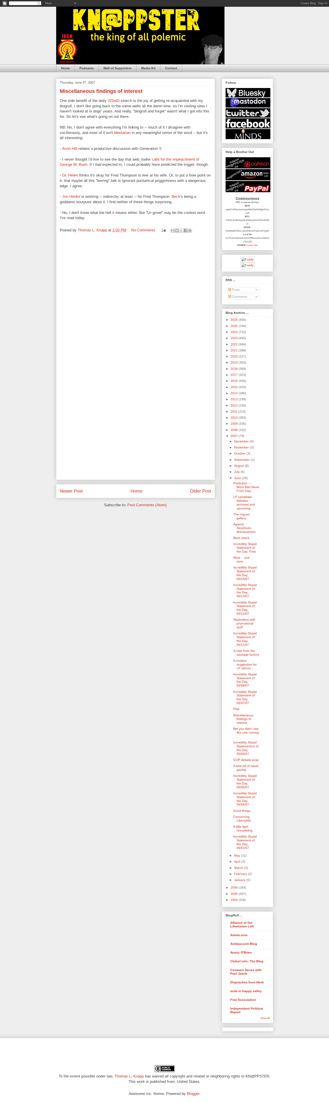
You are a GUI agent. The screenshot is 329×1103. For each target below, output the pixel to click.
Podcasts (86, 68)
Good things (241, 810)
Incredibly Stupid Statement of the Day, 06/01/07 (245, 842)
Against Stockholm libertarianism (244, 528)
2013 (235, 399)
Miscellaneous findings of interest (243, 719)
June (238, 478)
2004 (235, 900)
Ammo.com (238, 935)
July (237, 472)
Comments (239, 296)
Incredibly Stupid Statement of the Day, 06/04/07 (245, 798)
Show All (265, 1018)
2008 (235, 430)
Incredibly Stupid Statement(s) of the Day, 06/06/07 (245, 748)
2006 (235, 887)
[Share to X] (181, 230)
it (113, 213)
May (237, 855)
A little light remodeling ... (244, 828)
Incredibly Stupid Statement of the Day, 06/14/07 (245, 573)
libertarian (122, 133)
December (242, 441)
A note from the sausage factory (246, 652)
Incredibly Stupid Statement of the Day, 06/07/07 (245, 697)
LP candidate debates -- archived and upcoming (244, 502)
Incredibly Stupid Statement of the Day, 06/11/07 (245, 638)
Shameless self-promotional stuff (244, 623)
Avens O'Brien (241, 952)
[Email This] (173, 230)
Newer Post (71, 491)
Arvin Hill (69, 148)
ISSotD (114, 101)
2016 (235, 381)
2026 (235, 319)
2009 (235, 423)
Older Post (200, 491)
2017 (235, 375)
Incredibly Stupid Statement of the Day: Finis (245, 547)
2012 (235, 405)
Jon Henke (71, 196)
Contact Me (252, 245)
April (237, 861)
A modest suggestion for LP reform (245, 664)
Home (65, 68)
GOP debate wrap (246, 760)
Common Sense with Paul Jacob (246, 971)
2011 (234, 411)
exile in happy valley (246, 991)
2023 (235, 338)
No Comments (143, 230)
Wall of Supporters (117, 68)
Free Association (243, 1000)
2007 (235, 436)
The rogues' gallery (241, 516)
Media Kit (148, 68)
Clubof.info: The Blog (246, 961)
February (241, 874)
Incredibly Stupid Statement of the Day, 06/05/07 (245, 781)
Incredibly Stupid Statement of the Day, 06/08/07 (245, 679)
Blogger (193, 1094)
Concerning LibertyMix (242, 818)
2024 (235, 332)
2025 (235, 326)
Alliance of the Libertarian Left (242, 924)
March (239, 868)
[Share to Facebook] (185, 230)
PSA (236, 709)
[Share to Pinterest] (190, 230)
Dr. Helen (70, 175)
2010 (235, 417)
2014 (235, 393)
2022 (235, 344)
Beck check (241, 538)
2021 (235, 350)
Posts (235, 289)
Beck (176, 196)
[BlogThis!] (177, 230)
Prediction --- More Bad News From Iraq (246, 487)
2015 (235, 387)
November (242, 447)
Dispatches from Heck (247, 982)
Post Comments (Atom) (147, 505)
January (240, 880)
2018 (235, 369)
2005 (235, 894)
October (240, 453)
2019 (235, 362)
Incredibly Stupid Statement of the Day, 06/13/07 (245, 590)
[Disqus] (135, 298)
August (239, 465)
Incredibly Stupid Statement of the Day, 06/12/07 (245, 608)
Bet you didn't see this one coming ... (246, 732)
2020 (235, 356)
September (242, 459)
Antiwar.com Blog (243, 944)
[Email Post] (163, 230)
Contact (171, 68)
